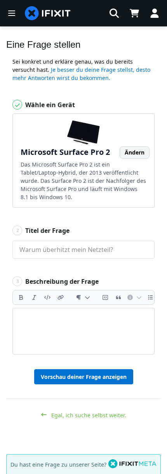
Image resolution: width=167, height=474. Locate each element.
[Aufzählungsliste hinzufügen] (150, 297)
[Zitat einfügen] (118, 297)
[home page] (48, 13)
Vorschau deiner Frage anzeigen (84, 376)
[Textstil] (83, 297)
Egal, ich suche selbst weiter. (88, 415)
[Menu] (12, 13)
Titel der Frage (43, 230)
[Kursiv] (34, 297)
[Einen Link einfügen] (60, 297)
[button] (114, 13)
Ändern (134, 152)
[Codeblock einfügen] (105, 297)
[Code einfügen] (47, 297)
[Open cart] (134, 13)
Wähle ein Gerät (49, 105)
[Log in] (154, 13)
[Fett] (21, 297)
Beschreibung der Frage (57, 281)
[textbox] (83, 331)
